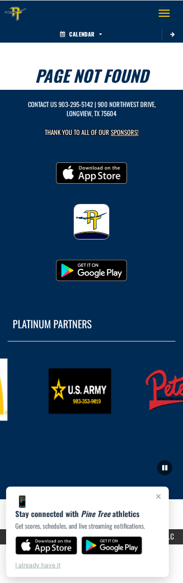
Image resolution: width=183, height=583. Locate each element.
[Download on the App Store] (46, 545)
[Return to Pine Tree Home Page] (15, 13)
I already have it (37, 565)
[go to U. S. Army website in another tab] (79, 390)
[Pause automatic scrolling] (164, 467)
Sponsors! (125, 132)
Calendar (82, 34)
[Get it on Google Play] (112, 545)
